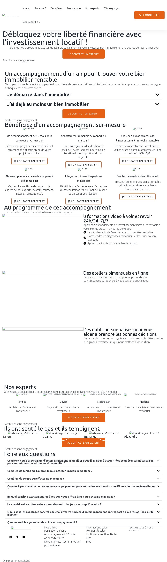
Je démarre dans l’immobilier (39, 94)
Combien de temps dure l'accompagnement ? (35, 478)
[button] (83, 94)
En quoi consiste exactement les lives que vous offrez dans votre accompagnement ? (61, 496)
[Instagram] (131, 558)
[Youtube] (134, 558)
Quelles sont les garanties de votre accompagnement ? (42, 522)
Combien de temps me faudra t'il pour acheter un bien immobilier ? (49, 470)
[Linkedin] (137, 558)
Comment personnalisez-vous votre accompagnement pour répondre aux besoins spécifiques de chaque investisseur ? (81, 487)
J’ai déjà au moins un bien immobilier (48, 104)
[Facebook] (127, 558)
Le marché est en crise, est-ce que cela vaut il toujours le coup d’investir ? (54, 504)
